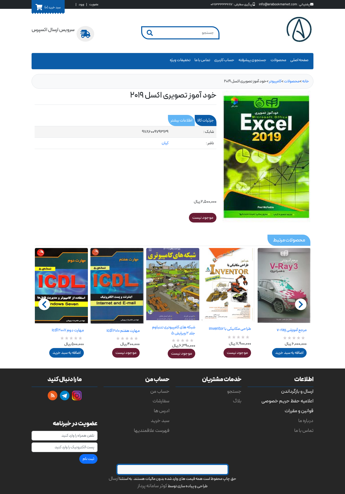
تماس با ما (202, 60)
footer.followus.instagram (77, 395)
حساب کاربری (224, 60)
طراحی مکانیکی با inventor (230, 329)
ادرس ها (161, 411)
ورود (81, 4)
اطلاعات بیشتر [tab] (181, 120)
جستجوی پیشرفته (252, 60)
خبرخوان (52, 395)
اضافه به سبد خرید (67, 353)
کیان (165, 143)
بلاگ (237, 401)
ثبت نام (88, 459)
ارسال (114, 478)
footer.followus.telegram (64, 395)
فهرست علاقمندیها (151, 430)
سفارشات (161, 401)
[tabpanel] (125, 137)
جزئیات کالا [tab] (205, 120)
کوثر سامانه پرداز (152, 486)
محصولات (278, 60)
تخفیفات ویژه (180, 60)
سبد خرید (160, 421)
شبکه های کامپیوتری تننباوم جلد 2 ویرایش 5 (173, 330)
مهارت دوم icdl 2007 (68, 330)
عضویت (93, 4)
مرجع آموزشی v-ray (292, 330)
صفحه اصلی (299, 60)
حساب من (159, 391)
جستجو (234, 391)
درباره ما (305, 421)
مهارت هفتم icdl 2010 (123, 331)
